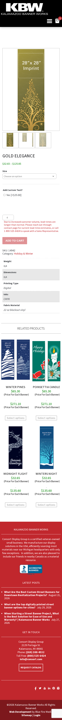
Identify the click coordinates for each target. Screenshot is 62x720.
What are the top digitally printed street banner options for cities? (29, 606)
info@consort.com (31, 659)
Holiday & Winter (23, 253)
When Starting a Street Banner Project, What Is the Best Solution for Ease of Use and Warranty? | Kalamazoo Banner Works (31, 616)
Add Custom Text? (13, 189)
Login (37, 715)
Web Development (20, 711)
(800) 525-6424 (36, 655)
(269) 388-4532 (35, 652)
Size (4, 171)
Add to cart (14, 240)
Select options (15, 418)
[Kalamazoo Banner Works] (24, 14)
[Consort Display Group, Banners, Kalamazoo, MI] (31, 570)
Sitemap (27, 715)
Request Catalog (31, 667)
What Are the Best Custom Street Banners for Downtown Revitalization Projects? (31, 593)
